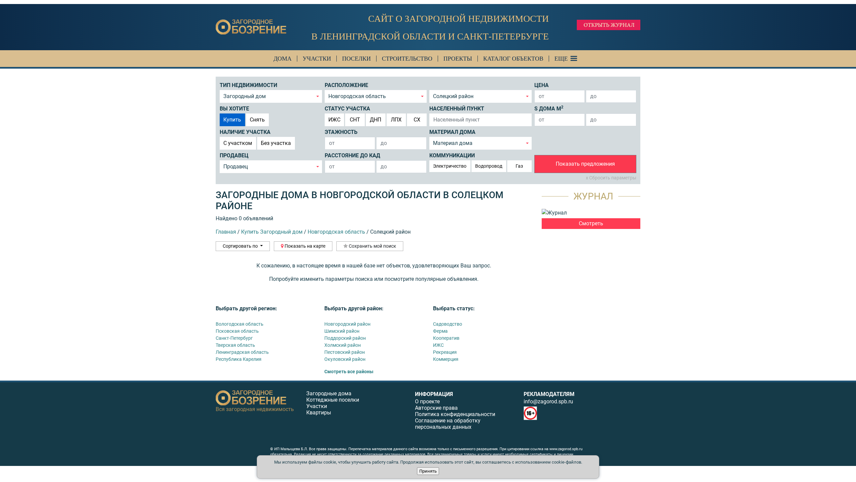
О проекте (427, 401)
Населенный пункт (456, 108)
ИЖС (334, 119)
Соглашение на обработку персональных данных (447, 423)
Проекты (457, 59)
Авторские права (436, 408)
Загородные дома (328, 393)
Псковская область (237, 331)
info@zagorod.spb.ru (548, 401)
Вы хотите (234, 108)
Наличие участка (245, 132)
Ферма (440, 331)
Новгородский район (347, 324)
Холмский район (342, 345)
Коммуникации (452, 155)
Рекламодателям (549, 394)
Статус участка (347, 108)
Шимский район (341, 331)
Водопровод (488, 166)
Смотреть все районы (348, 371)
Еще (561, 59)
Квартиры (318, 412)
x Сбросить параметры (611, 177)
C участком (237, 143)
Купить (232, 119)
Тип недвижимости (248, 85)
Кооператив (446, 338)
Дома (283, 59)
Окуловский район (344, 359)
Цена (541, 85)
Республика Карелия (238, 359)
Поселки (356, 59)
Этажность (341, 132)
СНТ (355, 119)
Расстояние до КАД (352, 155)
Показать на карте (304, 246)
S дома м (548, 108)
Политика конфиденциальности (455, 414)
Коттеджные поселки (332, 400)
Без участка (276, 143)
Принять (428, 471)
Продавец (234, 155)
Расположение (346, 85)
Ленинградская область (242, 352)
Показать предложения (585, 164)
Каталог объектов (513, 59)
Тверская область (235, 345)
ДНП (375, 119)
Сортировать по (241, 246)
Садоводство (447, 324)
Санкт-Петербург (234, 338)
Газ (519, 166)
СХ (417, 119)
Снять (257, 119)
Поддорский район (345, 338)
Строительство (407, 59)
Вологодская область (239, 324)
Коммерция (445, 359)
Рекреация (445, 352)
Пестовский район (344, 352)
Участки (317, 59)
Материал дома (452, 132)
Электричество (449, 166)
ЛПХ (396, 119)
